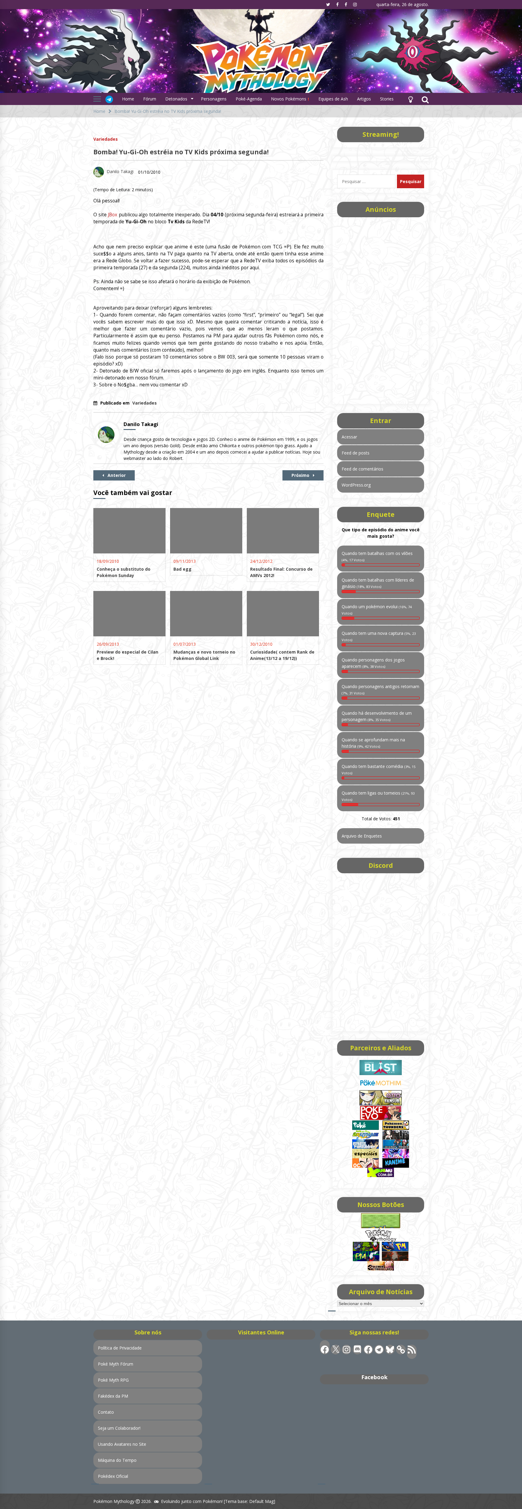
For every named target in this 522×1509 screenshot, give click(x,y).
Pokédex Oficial (113, 1476)
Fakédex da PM (113, 1396)
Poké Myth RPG (113, 1380)
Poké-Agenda (249, 99)
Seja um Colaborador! (119, 1428)
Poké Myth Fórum (115, 1364)
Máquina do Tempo (117, 1460)
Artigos (364, 99)
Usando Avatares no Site (122, 1444)
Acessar (349, 437)
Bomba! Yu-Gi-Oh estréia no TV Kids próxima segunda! (181, 152)
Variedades (105, 138)
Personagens (214, 99)
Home (128, 99)
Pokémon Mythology (113, 1501)
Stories (387, 99)
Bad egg (182, 569)
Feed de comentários (362, 469)
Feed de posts (355, 453)
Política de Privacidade (120, 1348)
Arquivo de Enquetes (362, 836)
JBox (112, 215)
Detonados (176, 99)
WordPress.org (356, 485)
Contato (106, 1412)
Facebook (374, 1377)
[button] (410, 99)
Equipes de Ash (333, 99)
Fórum (149, 99)
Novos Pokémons (289, 99)
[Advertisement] (380, 308)
